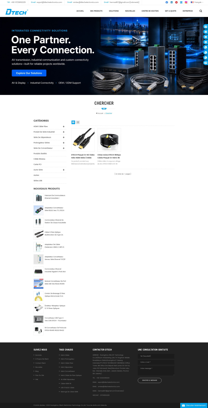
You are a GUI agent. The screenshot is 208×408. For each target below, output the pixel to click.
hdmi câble (65, 355)
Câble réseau (39, 159)
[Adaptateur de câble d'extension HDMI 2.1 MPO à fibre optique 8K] (38, 247)
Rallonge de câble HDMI (69, 392)
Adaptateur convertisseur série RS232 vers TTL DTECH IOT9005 (54, 209)
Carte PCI (37, 164)
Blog (37, 371)
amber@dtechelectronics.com (86, 2)
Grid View (73, 122)
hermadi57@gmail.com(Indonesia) (124, 2)
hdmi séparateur (67, 367)
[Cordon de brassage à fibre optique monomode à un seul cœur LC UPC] (38, 296)
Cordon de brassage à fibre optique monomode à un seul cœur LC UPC (55, 295)
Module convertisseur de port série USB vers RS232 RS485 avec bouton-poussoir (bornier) (55, 282)
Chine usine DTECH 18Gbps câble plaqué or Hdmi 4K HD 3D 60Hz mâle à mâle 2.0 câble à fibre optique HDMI (109, 156)
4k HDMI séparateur (68, 379)
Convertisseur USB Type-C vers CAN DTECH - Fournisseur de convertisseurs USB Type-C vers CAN (55, 319)
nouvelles (130, 11)
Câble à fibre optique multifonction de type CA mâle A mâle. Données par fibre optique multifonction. (55, 233)
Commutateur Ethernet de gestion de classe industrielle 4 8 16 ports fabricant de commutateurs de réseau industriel (55, 221)
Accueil (80, 11)
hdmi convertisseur (68, 371)
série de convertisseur (43, 148)
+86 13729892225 (18, 2)
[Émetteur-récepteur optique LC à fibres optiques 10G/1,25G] (38, 308)
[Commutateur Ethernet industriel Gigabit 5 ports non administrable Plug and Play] (38, 271)
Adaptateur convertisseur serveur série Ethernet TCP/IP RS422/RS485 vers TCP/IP (55, 258)
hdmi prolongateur (67, 359)
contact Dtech (40, 363)
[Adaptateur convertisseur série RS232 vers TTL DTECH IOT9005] (38, 210)
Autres (36, 175)
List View (78, 122)
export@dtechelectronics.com (49, 2)
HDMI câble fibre (41, 126)
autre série (38, 169)
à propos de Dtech (42, 359)
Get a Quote (170, 11)
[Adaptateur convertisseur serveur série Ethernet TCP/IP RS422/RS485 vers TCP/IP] (38, 259)
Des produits (96, 11)
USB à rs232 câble (67, 388)
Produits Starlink (40, 153)
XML (36, 379)
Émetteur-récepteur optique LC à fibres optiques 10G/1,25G (55, 307)
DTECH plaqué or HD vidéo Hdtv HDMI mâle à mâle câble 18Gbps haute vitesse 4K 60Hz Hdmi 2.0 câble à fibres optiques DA (82, 156)
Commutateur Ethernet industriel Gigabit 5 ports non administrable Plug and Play (55, 270)
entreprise (188, 11)
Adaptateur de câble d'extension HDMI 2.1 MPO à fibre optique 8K (54, 246)
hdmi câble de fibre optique (71, 375)
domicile (38, 355)
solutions (114, 11)
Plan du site (39, 375)
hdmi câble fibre (67, 363)
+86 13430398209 (102, 378)
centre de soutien (150, 11)
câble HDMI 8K (66, 383)
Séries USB (38, 180)
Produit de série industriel (44, 132)
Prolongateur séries (42, 142)
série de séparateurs (42, 137)
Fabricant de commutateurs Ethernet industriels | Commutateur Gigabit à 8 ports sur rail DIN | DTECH (55, 197)
